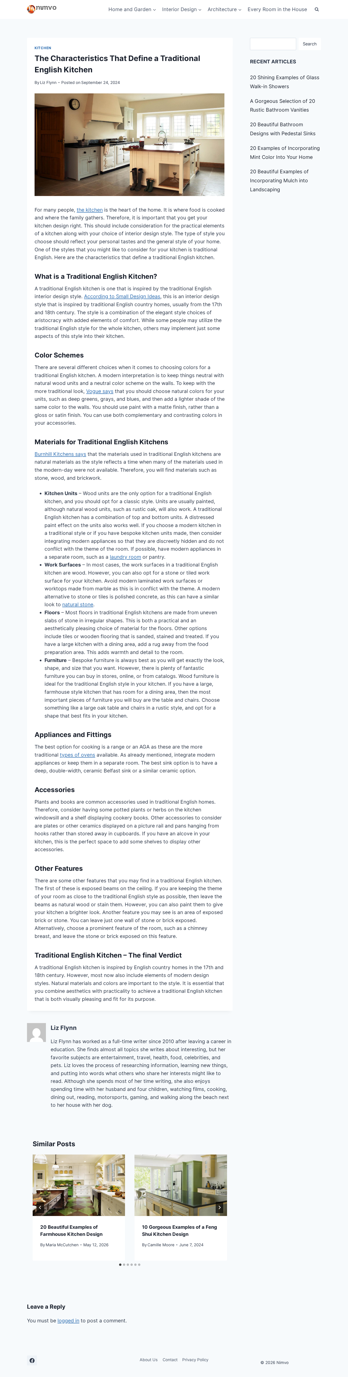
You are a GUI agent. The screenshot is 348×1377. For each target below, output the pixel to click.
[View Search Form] (316, 9)
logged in (68, 1321)
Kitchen (43, 48)
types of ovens (77, 755)
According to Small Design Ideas (122, 296)
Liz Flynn (48, 82)
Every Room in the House (277, 9)
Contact (170, 1359)
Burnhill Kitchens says (60, 454)
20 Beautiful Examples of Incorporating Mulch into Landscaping (279, 180)
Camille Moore (160, 1244)
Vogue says (99, 391)
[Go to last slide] (40, 1207)
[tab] (120, 1265)
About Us (149, 1359)
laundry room (125, 557)
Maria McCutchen (62, 1244)
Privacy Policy (195, 1359)
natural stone (77, 604)
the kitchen (90, 210)
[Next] (219, 1207)
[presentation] (79, 1185)
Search (310, 43)
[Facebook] (32, 1360)
